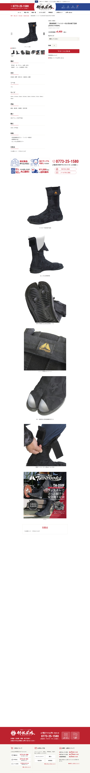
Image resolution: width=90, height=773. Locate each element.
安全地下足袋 (26, 15)
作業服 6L (46, 1)
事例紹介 (51, 12)
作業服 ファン (59, 1)
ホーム (19, 12)
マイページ (73, 7)
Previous (11, 34)
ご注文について (27, 767)
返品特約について (52, 55)
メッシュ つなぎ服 (52, 1)
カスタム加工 (42, 12)
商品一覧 (26, 12)
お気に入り (63, 7)
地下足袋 (20, 15)
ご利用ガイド (59, 12)
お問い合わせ (69, 12)
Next (44, 34)
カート (77, 7)
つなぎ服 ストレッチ (66, 1)
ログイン (68, 7)
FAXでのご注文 (65, 169)
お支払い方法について (50, 763)
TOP (11, 15)
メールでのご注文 (65, 172)
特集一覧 (34, 12)
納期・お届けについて (74, 763)
